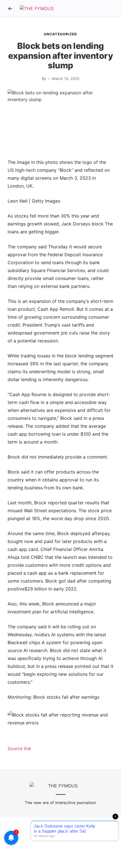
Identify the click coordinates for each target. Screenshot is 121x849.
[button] (60, 719)
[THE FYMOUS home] (37, 8)
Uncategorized (60, 34)
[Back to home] (10, 8)
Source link (19, 748)
